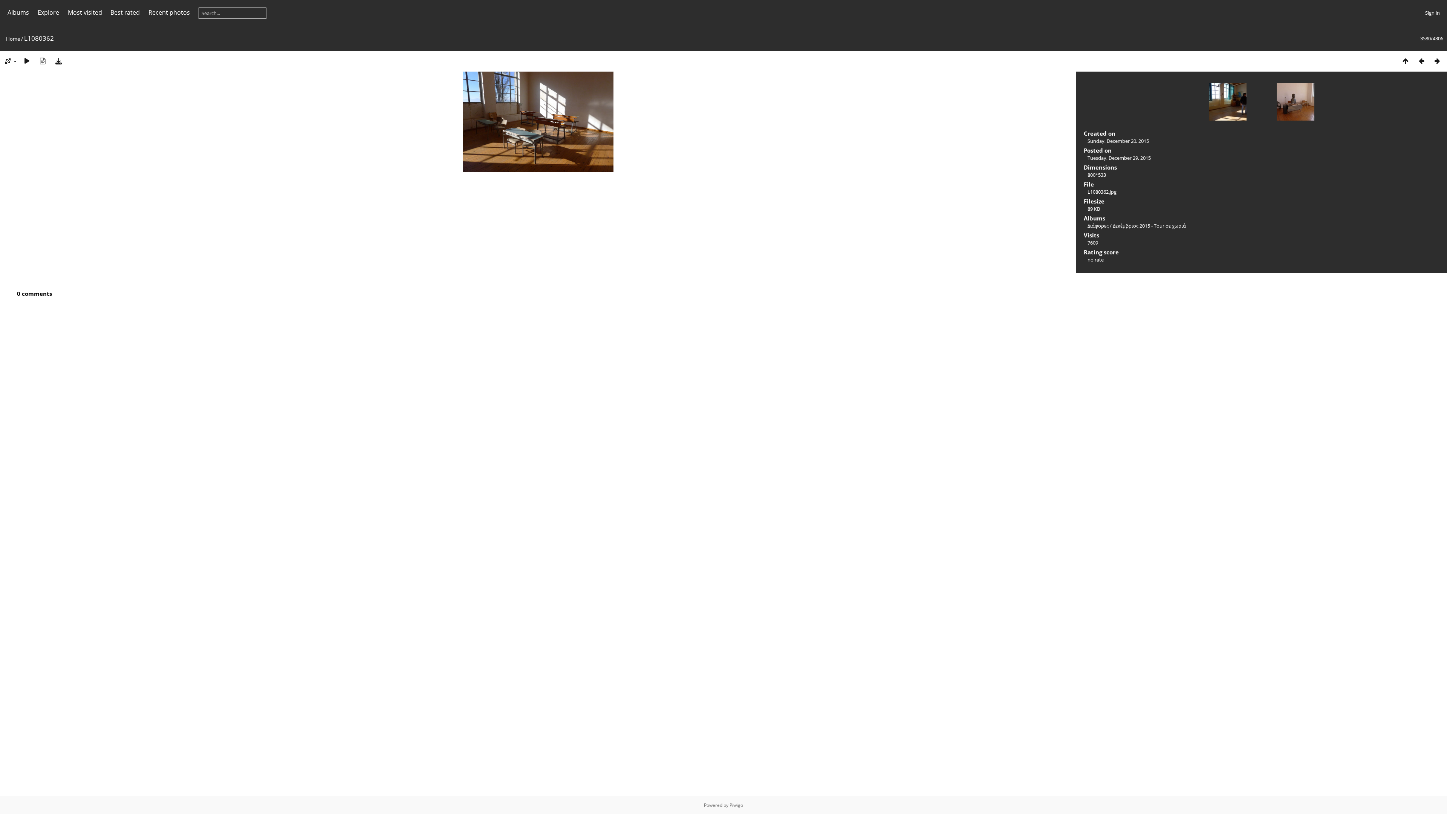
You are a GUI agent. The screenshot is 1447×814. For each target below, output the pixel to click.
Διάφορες (1098, 225)
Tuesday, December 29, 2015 (1119, 158)
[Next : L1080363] (1437, 61)
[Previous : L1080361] (1421, 61)
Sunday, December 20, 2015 (1118, 141)
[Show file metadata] (42, 61)
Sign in (1432, 12)
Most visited (85, 12)
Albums (18, 12)
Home (13, 38)
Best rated (125, 12)
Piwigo (736, 805)
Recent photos (169, 12)
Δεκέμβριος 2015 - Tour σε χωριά (1149, 225)
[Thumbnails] (1405, 61)
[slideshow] (27, 61)
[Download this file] (58, 61)
